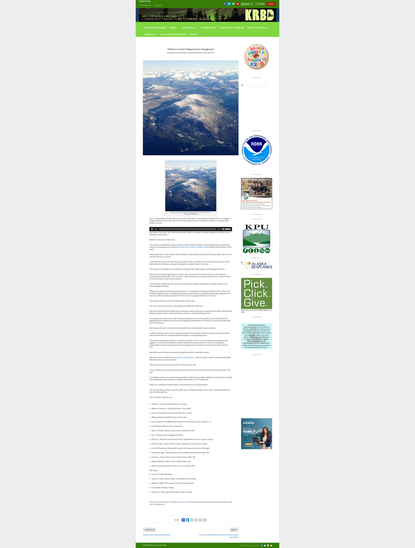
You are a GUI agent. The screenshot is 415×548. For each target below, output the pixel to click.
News (173, 28)
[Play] (152, 229)
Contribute (188, 28)
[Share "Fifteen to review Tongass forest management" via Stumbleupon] (205, 520)
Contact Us (158, 5)
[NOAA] (256, 150)
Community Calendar (231, 28)
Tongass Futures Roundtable (183, 357)
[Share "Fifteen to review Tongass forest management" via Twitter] (187, 520)
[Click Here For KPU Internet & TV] (256, 238)
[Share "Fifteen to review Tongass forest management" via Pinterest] (200, 520)
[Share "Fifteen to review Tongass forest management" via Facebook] (183, 520)
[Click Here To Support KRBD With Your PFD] (256, 293)
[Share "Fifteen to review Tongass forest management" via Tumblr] (196, 520)
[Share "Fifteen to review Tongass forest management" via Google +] (192, 520)
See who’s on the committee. (192, 247)
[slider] (228, 229)
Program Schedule (155, 28)
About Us (149, 34)
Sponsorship (208, 28)
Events (194, 34)
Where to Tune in (257, 28)
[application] (190, 229)
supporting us (181, 502)
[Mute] (223, 229)
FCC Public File (145, 5)
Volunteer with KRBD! (173, 34)
